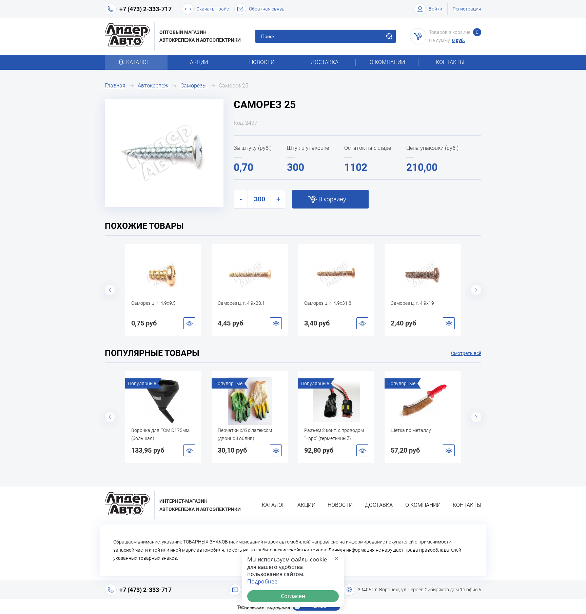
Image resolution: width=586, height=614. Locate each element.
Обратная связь (267, 9)
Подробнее (262, 581)
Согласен (293, 596)
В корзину (332, 199)
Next (476, 290)
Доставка (324, 62)
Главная (115, 85)
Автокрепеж (153, 85)
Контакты (450, 62)
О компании (387, 62)
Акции (199, 62)
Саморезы (193, 85)
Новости (261, 62)
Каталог (138, 62)
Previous (110, 290)
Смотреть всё (466, 353)
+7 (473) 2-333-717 (145, 9)
